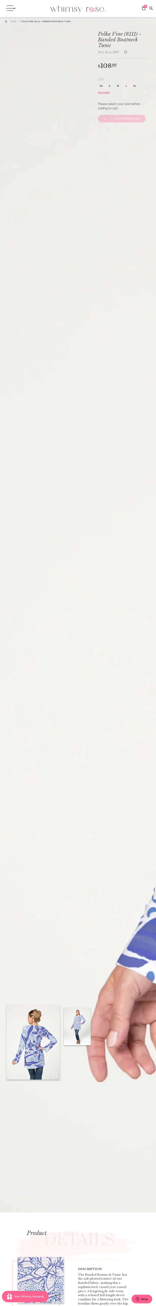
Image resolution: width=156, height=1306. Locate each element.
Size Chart (104, 92)
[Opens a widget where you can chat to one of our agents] (141, 1299)
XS (101, 86)
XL (134, 86)
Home (13, 21)
